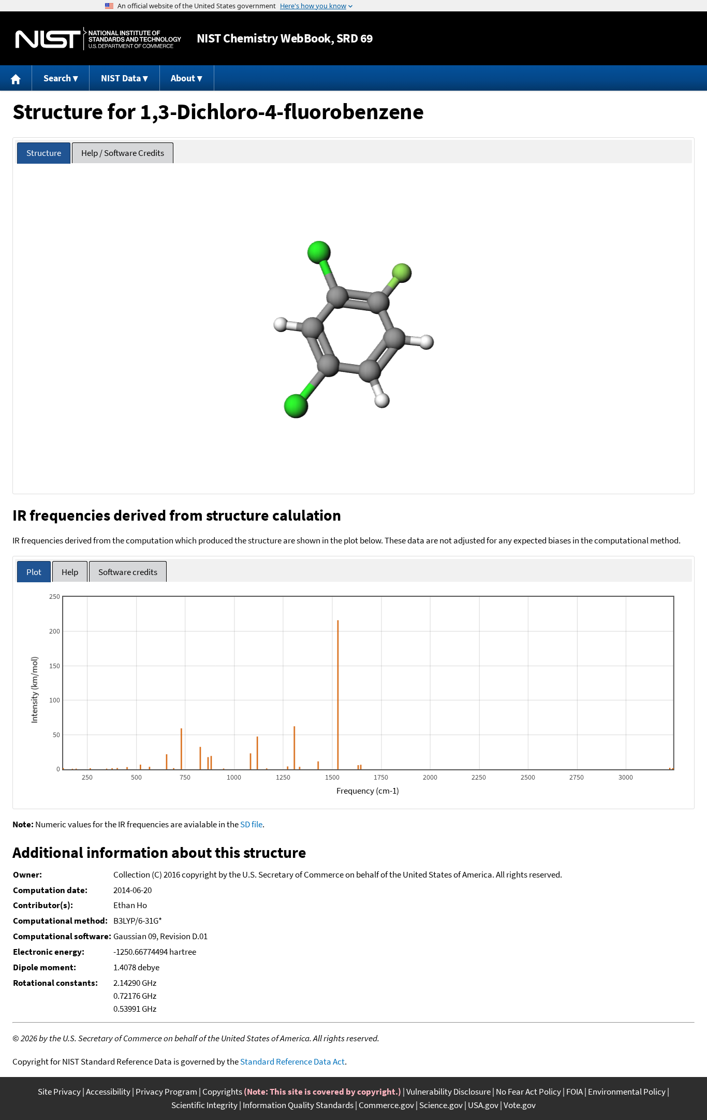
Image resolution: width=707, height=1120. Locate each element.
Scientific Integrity (204, 1105)
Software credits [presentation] (127, 572)
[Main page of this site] (16, 78)
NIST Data (121, 78)
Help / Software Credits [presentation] (122, 153)
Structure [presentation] (43, 153)
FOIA (574, 1091)
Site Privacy (59, 1091)
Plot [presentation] (33, 572)
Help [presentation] (70, 572)
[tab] (43, 153)
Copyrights (222, 1091)
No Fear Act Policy (528, 1091)
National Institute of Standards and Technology (98, 38)
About (183, 78)
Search (57, 78)
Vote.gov (520, 1105)
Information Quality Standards (298, 1105)
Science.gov (441, 1105)
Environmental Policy (627, 1091)
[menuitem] (16, 78)
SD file (251, 824)
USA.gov (483, 1105)
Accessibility (108, 1091)
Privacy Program (166, 1091)
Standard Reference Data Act (292, 1061)
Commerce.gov (386, 1105)
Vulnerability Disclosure (448, 1091)
